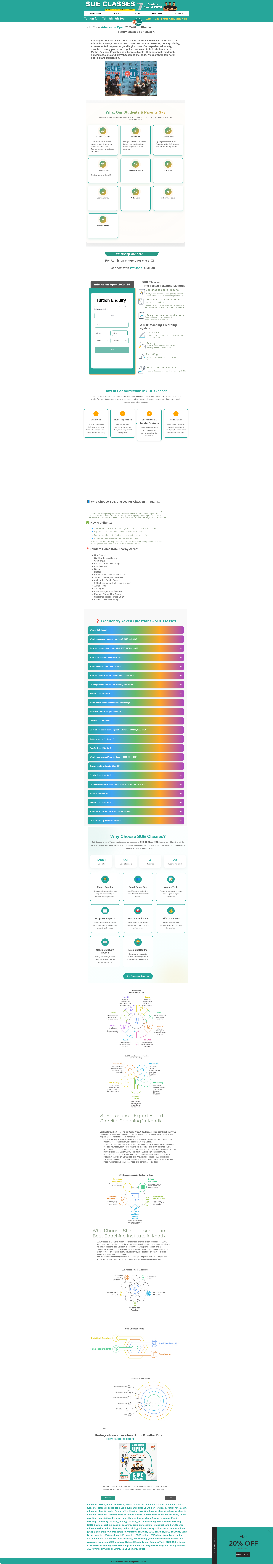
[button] (269, 1531)
